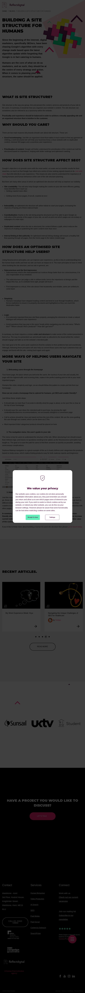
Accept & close (33, 517)
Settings (52, 517)
